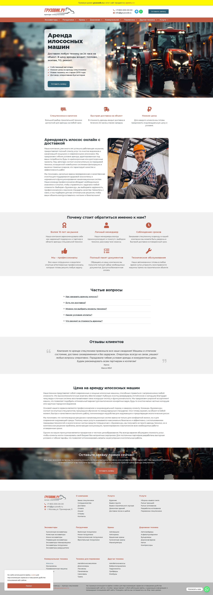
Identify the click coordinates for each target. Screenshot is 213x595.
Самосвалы (82, 574)
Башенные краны (116, 537)
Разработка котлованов (151, 508)
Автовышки (114, 532)
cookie (33, 575)
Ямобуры (113, 574)
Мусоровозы (51, 566)
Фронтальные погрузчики (89, 540)
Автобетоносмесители (87, 563)
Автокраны (114, 535)
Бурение (113, 500)
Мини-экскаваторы (54, 537)
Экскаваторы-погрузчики (56, 545)
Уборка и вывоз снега (150, 500)
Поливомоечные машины (56, 569)
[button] (106, 296)
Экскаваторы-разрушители (57, 548)
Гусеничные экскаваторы (56, 532)
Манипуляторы (115, 543)
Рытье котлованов (148, 506)
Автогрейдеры (147, 532)
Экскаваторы (51, 20)
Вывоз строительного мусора (121, 506)
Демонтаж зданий (117, 508)
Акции (80, 511)
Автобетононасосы (117, 563)
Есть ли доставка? (76, 303)
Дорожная (95, 20)
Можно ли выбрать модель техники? (86, 309)
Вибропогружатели (117, 566)
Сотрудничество (84, 503)
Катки (143, 543)
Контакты (82, 516)
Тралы (80, 577)
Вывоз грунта (115, 503)
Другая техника (147, 20)
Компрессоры (147, 545)
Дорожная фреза (148, 540)
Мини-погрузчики (85, 535)
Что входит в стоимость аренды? (84, 321)
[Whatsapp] (207, 589)
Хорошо (29, 586)
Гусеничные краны (117, 540)
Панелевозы (83, 571)
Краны (82, 20)
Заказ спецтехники (86, 500)
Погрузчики (68, 20)
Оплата (81, 508)
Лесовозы (82, 569)
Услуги (163, 20)
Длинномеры (83, 566)
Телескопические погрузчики (90, 537)
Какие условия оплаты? (79, 315)
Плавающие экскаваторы (56, 540)
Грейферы (113, 571)
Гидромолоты (114, 569)
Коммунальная (112, 20)
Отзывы (81, 514)
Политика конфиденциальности (56, 588)
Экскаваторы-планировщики (58, 543)
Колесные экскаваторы (55, 535)
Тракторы (50, 571)
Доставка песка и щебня (119, 511)
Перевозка (129, 20)
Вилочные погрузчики (87, 532)
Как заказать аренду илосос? (82, 296)
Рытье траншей (147, 503)
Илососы (49, 563)
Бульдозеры (146, 537)
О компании (82, 496)
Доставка (81, 506)
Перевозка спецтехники (151, 511)
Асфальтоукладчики (149, 535)
